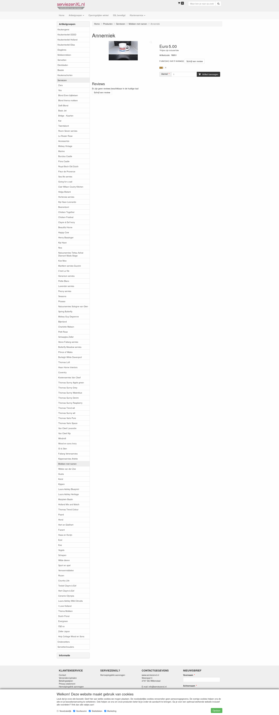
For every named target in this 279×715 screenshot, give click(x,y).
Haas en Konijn (65, 534)
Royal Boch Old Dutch (68, 166)
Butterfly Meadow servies (69, 347)
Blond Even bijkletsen (68, 95)
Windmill (62, 438)
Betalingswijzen (66, 680)
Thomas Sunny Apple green (71, 382)
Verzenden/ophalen (68, 677)
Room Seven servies (67, 130)
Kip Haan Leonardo (67, 201)
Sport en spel (64, 565)
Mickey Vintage (65, 146)
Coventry (62, 372)
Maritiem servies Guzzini (69, 265)
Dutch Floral (63, 616)
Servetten (62, 59)
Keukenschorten (65, 75)
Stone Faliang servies (68, 341)
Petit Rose (63, 331)
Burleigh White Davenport (70, 357)
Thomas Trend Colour (68, 509)
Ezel (60, 539)
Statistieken (97, 710)
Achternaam (189, 685)
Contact (62, 675)
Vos (60, 90)
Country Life (63, 580)
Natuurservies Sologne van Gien (73, 306)
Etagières (62, 49)
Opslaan (216, 710)
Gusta (61, 473)
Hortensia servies (66, 196)
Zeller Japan (64, 631)
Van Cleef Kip (64, 433)
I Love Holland (64, 605)
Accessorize (63, 141)
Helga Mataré (64, 191)
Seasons (62, 296)
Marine (61, 151)
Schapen (62, 555)
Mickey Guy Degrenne (68, 316)
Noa (60, 247)
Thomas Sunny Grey (67, 387)
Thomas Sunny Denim (68, 397)
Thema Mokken (65, 611)
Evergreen (63, 621)
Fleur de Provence (66, 171)
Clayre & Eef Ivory (66, 222)
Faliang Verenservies (68, 453)
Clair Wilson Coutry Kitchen (70, 186)
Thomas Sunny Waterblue (70, 392)
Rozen (61, 575)
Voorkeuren (81, 710)
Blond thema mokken (68, 100)
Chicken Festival (65, 217)
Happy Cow (63, 232)
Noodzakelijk (65, 710)
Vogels (61, 550)
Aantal (164, 74)
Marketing (111, 710)
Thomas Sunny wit (66, 413)
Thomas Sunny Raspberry (70, 402)
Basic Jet (62, 110)
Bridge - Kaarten (65, 115)
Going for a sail (65, 181)
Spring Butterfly (65, 311)
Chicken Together (66, 212)
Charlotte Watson (66, 326)
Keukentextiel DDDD (67, 34)
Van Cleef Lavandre (67, 428)
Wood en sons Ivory (67, 443)
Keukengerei (63, 29)
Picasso (61, 301)
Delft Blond (63, 105)
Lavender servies (66, 286)
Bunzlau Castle (65, 156)
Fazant (61, 529)
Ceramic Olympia (66, 595)
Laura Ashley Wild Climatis (70, 600)
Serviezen (62, 80)
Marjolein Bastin (65, 499)
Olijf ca (61, 626)
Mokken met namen (67, 463)
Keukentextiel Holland (67, 39)
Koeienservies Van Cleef (69, 377)
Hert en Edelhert (65, 524)
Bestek (61, 70)
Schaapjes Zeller (66, 336)
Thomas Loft (64, 362)
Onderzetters (64, 641)
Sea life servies (65, 176)
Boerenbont (63, 207)
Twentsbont (63, 125)
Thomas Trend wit (66, 407)
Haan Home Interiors (67, 367)
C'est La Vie (63, 270)
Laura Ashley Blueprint (68, 489)
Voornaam (188, 675)
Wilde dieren (64, 560)
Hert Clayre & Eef (66, 590)
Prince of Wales (65, 352)
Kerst (60, 479)
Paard (61, 514)
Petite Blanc (63, 281)
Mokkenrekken (64, 54)
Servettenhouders (66, 646)
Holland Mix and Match (68, 504)
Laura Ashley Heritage (68, 494)
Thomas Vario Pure (67, 418)
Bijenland (62, 321)
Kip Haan (62, 242)
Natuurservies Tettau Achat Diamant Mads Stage (70, 254)
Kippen (61, 484)
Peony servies (64, 291)
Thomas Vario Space (67, 423)
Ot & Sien (62, 448)
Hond (60, 519)
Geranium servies (66, 275)
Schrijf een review (194, 61)
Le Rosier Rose (65, 135)
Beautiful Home (65, 227)
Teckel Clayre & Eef (67, 585)
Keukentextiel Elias (66, 44)
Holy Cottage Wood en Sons (71, 636)
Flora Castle (63, 161)
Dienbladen (63, 65)
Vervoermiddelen (66, 570)
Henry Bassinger (66, 237)
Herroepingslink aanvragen (71, 686)
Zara (60, 85)
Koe (60, 545)
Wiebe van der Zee (67, 468)
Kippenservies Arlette (68, 458)
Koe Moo (62, 260)
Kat (59, 120)
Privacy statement (67, 683)
